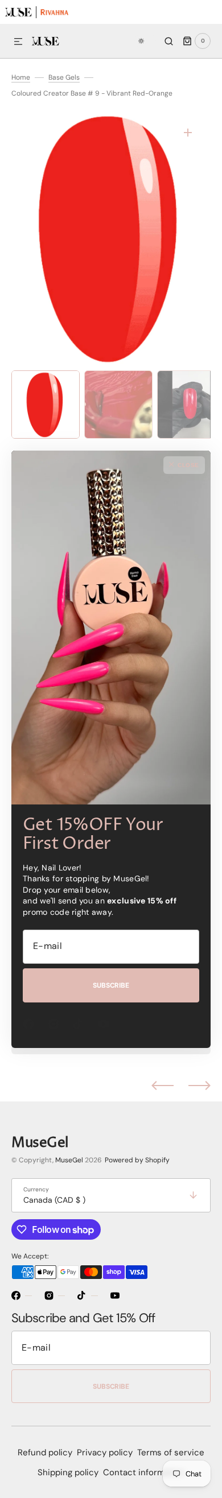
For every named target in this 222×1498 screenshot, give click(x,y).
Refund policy (45, 1452)
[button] (18, 42)
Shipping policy (68, 1472)
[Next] (199, 1085)
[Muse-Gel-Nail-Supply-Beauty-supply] (18, 11)
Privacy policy (105, 1452)
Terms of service (170, 1452)
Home (20, 77)
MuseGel (69, 1160)
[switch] (145, 41)
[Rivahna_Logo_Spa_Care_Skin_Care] (54, 12)
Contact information (144, 1472)
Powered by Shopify (137, 1160)
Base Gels (64, 77)
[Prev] (162, 1085)
